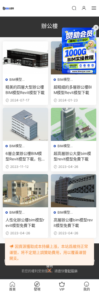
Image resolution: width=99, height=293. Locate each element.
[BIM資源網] (8, 8)
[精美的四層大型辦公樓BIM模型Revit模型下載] (25, 57)
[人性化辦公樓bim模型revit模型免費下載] (25, 190)
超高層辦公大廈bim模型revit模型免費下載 (72, 156)
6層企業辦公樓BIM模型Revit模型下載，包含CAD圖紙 (25, 156)
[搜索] (74, 7)
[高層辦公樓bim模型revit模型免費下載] (73, 190)
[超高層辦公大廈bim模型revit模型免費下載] (73, 124)
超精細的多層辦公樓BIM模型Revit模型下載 (73, 90)
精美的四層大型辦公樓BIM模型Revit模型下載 (25, 90)
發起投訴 (71, 271)
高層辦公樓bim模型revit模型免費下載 (73, 222)
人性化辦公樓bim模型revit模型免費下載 (25, 222)
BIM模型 (15, 79)
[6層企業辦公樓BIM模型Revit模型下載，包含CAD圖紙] (25, 124)
